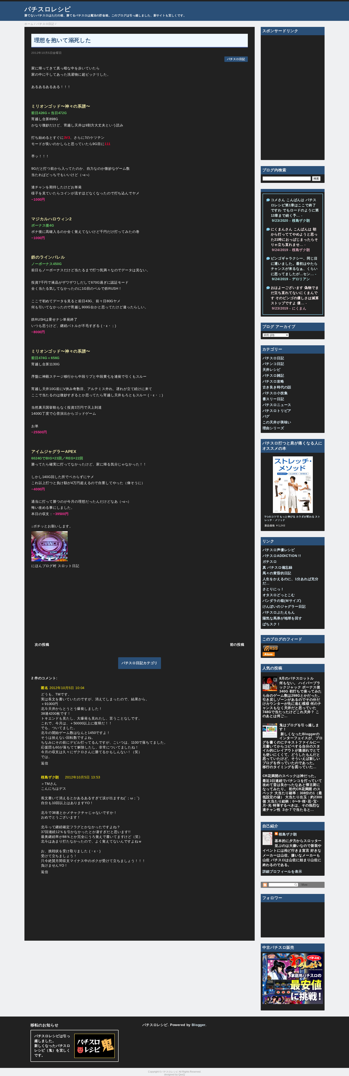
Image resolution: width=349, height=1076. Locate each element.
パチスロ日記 (236, 59)
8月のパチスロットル (296, 678)
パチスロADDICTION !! (282, 556)
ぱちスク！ (272, 624)
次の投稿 (42, 645)
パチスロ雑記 (273, 375)
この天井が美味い (277, 422)
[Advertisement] (139, 604)
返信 (44, 763)
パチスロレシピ (47, 9)
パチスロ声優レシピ (279, 550)
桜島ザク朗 (50, 777)
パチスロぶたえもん (279, 612)
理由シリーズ (273, 428)
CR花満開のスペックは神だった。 (290, 776)
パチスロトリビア (277, 411)
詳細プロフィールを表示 (282, 872)
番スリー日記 (273, 399)
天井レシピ (272, 370)
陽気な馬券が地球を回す (282, 618)
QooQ (181, 1074)
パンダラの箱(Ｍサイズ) (282, 601)
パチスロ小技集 (275, 393)
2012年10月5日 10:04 (67, 688)
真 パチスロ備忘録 (278, 567)
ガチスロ (270, 562)
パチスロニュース (277, 405)
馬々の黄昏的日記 (277, 573)
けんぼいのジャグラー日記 (284, 606)
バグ (266, 416)
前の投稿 (237, 645)
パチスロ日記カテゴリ (140, 663)
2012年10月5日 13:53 (82, 777)
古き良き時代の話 (277, 387)
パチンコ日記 (273, 364)
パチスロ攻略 (273, 381)
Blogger (198, 1025)
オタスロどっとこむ (279, 595)
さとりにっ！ (273, 589)
